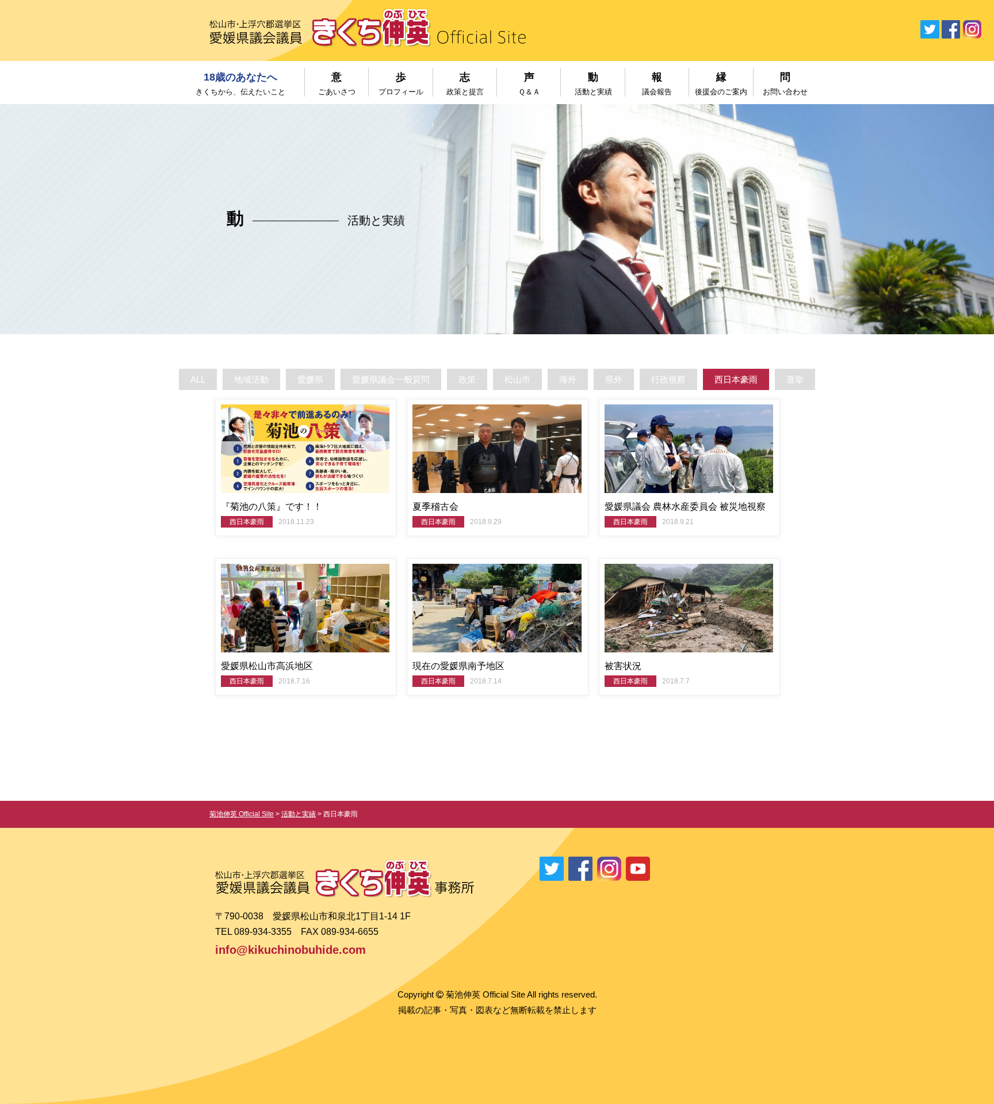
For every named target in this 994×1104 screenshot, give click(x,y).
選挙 (795, 379)
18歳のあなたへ (240, 83)
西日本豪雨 (736, 379)
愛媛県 (310, 379)
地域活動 (251, 379)
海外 (567, 379)
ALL (197, 379)
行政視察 (668, 379)
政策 (467, 379)
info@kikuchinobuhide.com (290, 949)
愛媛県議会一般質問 (391, 379)
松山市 (517, 379)
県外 (613, 379)
